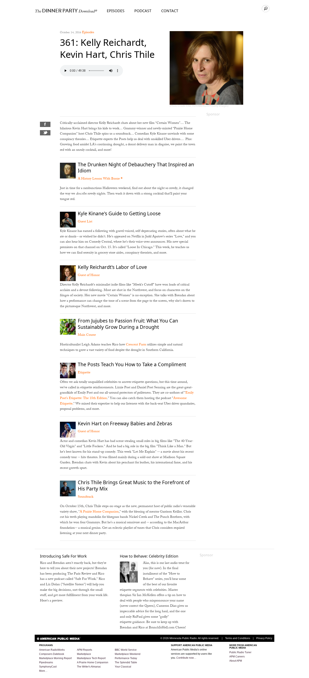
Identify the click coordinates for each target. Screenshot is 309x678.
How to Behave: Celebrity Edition (149, 556)
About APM (235, 660)
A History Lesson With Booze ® (100, 179)
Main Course (87, 335)
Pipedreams (46, 662)
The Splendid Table (126, 662)
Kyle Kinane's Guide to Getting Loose (119, 213)
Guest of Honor (89, 275)
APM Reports (84, 649)
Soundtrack (85, 497)
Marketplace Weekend (127, 654)
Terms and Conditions (237, 638)
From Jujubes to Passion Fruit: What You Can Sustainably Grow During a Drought (128, 323)
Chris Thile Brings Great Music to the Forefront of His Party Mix (134, 485)
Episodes (115, 10)
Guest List (85, 222)
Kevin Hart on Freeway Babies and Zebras (125, 423)
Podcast (142, 10)
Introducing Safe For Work (63, 556)
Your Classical (123, 666)
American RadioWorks (52, 649)
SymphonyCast (48, 666)
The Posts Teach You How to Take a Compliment (132, 364)
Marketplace (84, 654)
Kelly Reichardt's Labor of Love (112, 267)
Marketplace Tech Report (91, 658)
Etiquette (84, 373)
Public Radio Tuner (240, 652)
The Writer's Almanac (89, 666)
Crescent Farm (136, 345)
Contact (169, 10)
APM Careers (237, 656)
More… (43, 670)
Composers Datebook (51, 654)
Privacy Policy (264, 638)
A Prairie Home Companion (99, 512)
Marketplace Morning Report (55, 658)
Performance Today (126, 658)
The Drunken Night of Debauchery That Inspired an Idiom (136, 167)
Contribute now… (186, 657)
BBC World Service (126, 649)
